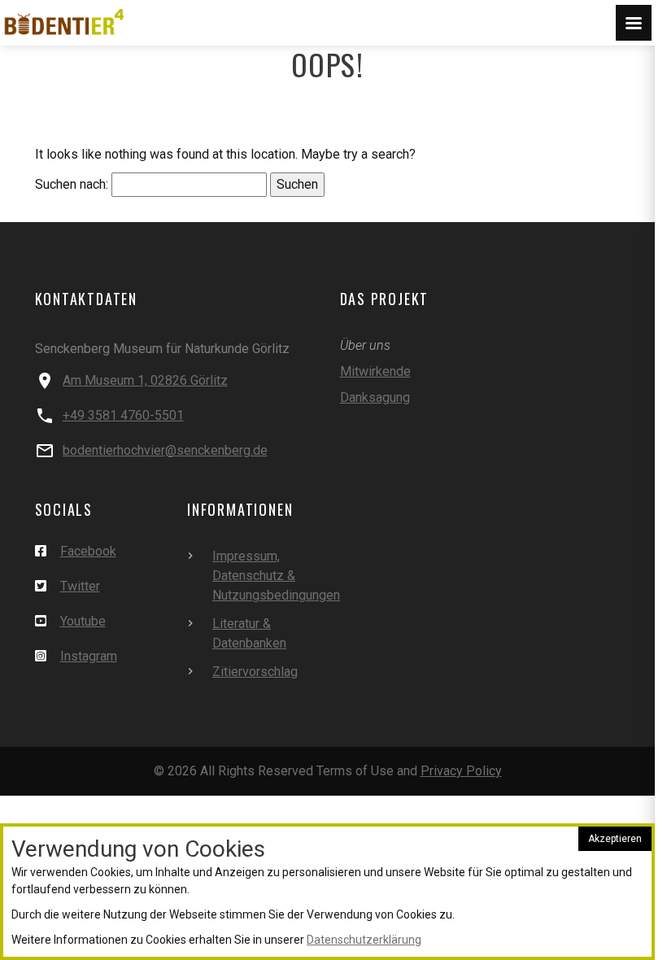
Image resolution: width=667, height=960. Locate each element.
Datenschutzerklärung (364, 939)
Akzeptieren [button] (615, 838)
